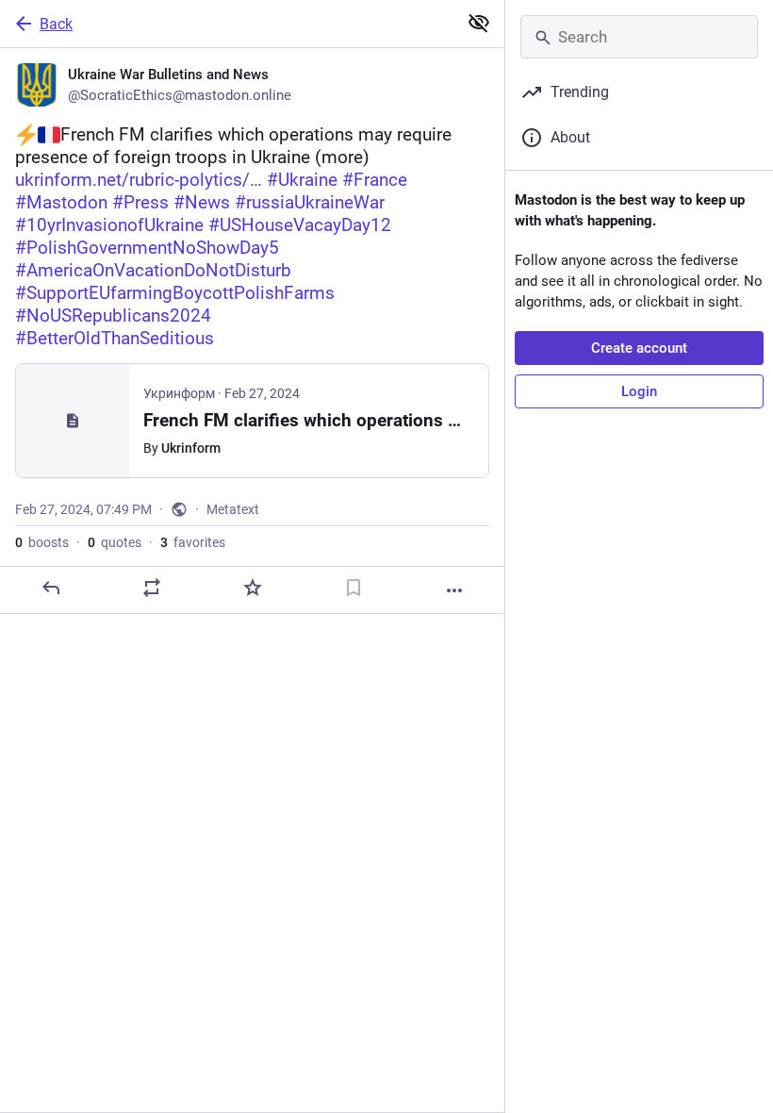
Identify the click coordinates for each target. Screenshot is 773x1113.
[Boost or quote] (151, 587)
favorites (192, 542)
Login (639, 391)
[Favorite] (252, 587)
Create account (639, 348)
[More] (454, 590)
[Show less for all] (478, 22)
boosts (42, 542)
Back (56, 24)
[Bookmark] (353, 587)
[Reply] (51, 587)
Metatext (232, 509)
